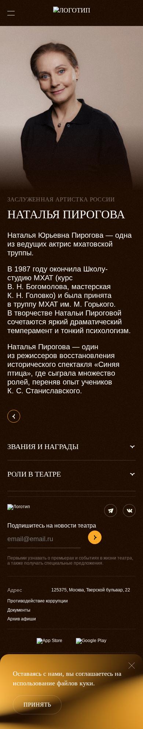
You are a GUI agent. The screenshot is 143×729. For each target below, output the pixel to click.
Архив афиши (21, 619)
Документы (18, 610)
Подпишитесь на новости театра (51, 526)
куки (86, 683)
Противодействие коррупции (37, 601)
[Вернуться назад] (13, 416)
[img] (110, 510)
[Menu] (11, 13)
